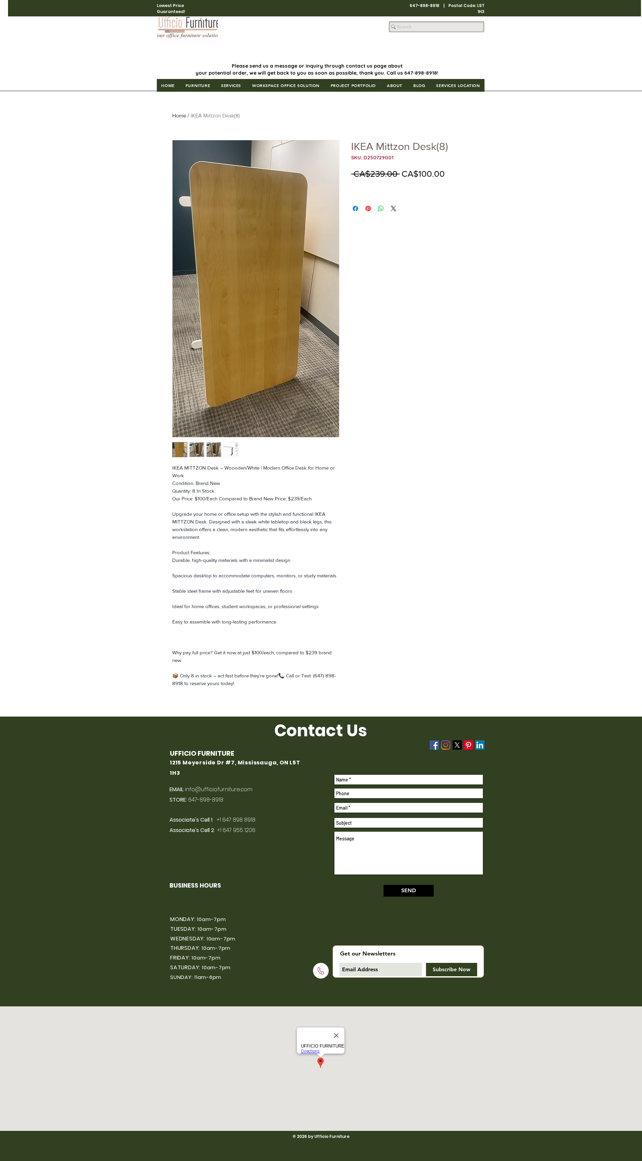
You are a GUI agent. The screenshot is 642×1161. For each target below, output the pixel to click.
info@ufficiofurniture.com (218, 789)
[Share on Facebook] (355, 208)
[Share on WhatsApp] (381, 208)
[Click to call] (321, 971)
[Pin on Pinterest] (368, 208)
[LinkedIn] (480, 745)
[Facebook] (434, 745)
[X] (457, 745)
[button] (197, 85)
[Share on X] (394, 208)
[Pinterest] (468, 745)
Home (179, 115)
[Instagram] (445, 745)
